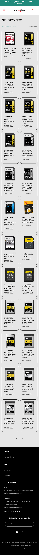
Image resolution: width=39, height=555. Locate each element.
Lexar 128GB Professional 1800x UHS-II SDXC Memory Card (9, 86)
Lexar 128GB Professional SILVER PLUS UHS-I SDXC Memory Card (9, 187)
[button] (4, 10)
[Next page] (28, 438)
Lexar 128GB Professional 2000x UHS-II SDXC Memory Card (27, 119)
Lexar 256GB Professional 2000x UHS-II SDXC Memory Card (9, 153)
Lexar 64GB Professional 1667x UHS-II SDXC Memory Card (27, 153)
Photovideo (10, 542)
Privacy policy (14, 545)
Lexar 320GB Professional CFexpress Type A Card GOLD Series (10, 354)
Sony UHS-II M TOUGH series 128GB (27, 254)
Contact (7, 475)
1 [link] (11, 438)
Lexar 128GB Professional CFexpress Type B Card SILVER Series (28, 388)
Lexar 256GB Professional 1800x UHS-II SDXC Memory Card (27, 86)
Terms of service (26, 545)
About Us (7, 470)
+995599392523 (16, 507)
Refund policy (33, 542)
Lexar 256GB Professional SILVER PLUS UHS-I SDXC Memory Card (27, 187)
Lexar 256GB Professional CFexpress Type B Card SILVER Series (10, 421)
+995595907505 (16, 493)
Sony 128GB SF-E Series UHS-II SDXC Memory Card (10, 255)
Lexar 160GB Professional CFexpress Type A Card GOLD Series (28, 320)
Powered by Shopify (20, 542)
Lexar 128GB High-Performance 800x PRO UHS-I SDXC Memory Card (10, 222)
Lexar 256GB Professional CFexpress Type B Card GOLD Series (10, 388)
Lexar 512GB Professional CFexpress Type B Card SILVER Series (28, 421)
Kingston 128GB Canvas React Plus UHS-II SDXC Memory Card (10, 51)
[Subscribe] (31, 524)
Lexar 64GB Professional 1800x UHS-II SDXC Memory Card (27, 52)
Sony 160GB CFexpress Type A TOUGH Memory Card (28, 287)
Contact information (20, 548)
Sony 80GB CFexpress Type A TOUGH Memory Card (10, 287)
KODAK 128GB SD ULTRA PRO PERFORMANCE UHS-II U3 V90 (28, 220)
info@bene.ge (15, 511)
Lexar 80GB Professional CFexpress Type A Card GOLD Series (10, 320)
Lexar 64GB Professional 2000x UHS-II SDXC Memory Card (9, 119)
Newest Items (9, 457)
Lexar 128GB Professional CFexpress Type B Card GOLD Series (28, 354)
